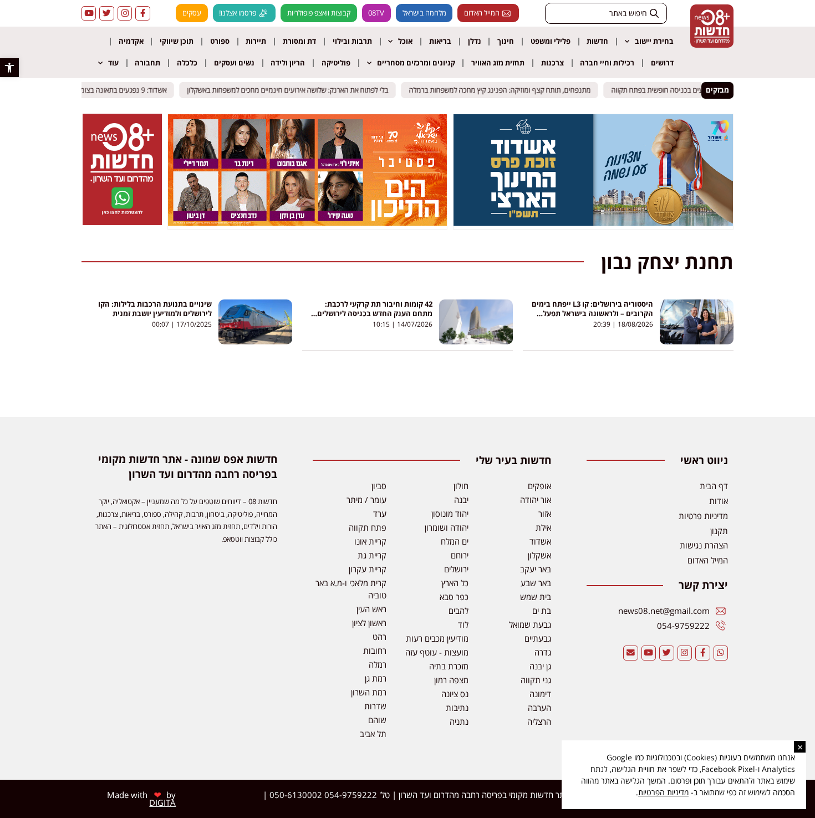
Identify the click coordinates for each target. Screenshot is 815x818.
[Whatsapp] (721, 653)
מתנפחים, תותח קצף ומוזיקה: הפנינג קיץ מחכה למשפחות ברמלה (505, 90)
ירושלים (456, 569)
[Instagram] (125, 13)
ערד (379, 513)
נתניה (459, 721)
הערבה (539, 707)
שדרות (375, 706)
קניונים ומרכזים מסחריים (416, 63)
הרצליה (539, 721)
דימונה (540, 693)
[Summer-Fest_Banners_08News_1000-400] (307, 222)
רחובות (374, 650)
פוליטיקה (336, 63)
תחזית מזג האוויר (497, 63)
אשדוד (540, 541)
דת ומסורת (299, 41)
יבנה (461, 499)
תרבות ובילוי (352, 41)
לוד (463, 624)
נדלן (474, 41)
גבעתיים (537, 638)
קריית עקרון (367, 569)
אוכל (405, 41)
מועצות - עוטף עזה (436, 652)
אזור (544, 513)
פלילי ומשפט (550, 41)
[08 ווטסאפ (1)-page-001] (122, 222)
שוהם (377, 719)
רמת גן (375, 678)
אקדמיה (131, 41)
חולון (461, 485)
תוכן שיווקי (176, 41)
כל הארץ (454, 582)
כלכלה (187, 63)
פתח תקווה (367, 527)
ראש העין (371, 608)
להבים (458, 610)
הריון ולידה (288, 63)
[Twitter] (106, 13)
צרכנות (552, 63)
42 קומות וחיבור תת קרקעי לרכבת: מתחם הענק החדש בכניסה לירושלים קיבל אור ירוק (374, 313)
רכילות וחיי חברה (607, 63)
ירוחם (459, 555)
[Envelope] (630, 653)
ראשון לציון (369, 622)
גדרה (542, 652)
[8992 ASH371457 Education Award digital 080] (593, 222)
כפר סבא (454, 596)
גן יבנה (540, 666)
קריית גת (372, 555)
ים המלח (454, 541)
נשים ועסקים (234, 63)
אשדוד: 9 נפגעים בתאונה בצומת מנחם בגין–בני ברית (97, 90)
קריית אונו (370, 541)
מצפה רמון (451, 679)
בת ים (541, 610)
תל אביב (373, 733)
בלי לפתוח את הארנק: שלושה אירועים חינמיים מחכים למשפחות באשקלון (293, 90)
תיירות (256, 41)
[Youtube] (88, 13)
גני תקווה (536, 679)
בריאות (440, 41)
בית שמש (535, 596)
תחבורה (147, 63)
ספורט (220, 41)
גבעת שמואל (530, 624)
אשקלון (539, 555)
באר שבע (536, 582)
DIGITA (162, 802)
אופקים (539, 485)
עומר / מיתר (366, 499)
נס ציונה (454, 693)
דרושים (662, 63)
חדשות (597, 41)
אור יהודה (535, 499)
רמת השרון (368, 692)
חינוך (505, 41)
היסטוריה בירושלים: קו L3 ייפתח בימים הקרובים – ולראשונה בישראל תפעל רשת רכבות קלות (592, 313)
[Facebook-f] (142, 13)
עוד (113, 63)
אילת (543, 527)
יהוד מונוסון (449, 513)
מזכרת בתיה (448, 666)
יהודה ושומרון (446, 527)
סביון (378, 485)
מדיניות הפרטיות (663, 792)
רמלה (377, 664)
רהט (379, 636)
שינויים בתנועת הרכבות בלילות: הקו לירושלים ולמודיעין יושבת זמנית (155, 308)
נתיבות (457, 707)
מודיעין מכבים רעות (437, 638)
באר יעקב (535, 569)
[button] (9, 67)
